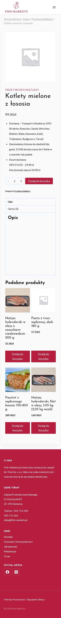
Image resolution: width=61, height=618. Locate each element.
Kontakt (8, 536)
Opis (10, 201)
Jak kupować (10, 546)
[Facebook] (7, 572)
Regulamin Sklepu (36, 599)
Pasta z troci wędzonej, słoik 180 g (42, 322)
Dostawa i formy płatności (18, 541)
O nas (7, 556)
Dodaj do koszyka (39, 181)
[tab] (30, 201)
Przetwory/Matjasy (22, 89)
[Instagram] (16, 572)
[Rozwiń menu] (54, 7)
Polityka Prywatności (14, 599)
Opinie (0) (13, 209)
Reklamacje (10, 551)
